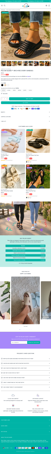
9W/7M (24, 90)
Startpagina (3, 9)
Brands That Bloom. (31, 451)
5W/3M (3, 90)
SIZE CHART (5, 93)
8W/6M (19, 90)
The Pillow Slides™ (5, 155)
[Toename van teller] (7, 99)
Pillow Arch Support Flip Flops (32, 155)
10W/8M (30, 90)
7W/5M (14, 90)
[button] (2, 5)
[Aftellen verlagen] (2, 99)
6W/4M (8, 90)
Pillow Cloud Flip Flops (31, 190)
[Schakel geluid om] (37, 322)
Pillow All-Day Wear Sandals (7, 190)
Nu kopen (25, 102)
